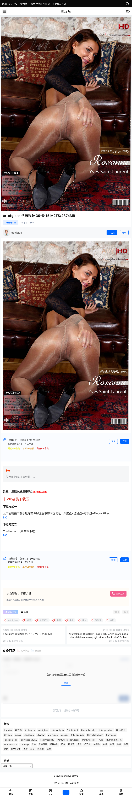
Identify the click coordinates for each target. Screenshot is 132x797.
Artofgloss (11, 222)
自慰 (25, 749)
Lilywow (41, 735)
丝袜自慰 (54, 744)
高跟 (49, 749)
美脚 (105, 744)
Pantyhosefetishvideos (68, 739)
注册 (125, 441)
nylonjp (64, 735)
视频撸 (40, 749)
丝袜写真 (43, 744)
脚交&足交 (15, 749)
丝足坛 (74, 776)
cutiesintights (57, 730)
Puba (100, 739)
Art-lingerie (30, 730)
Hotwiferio (121, 730)
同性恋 (71, 744)
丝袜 (34, 744)
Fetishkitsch (72, 730)
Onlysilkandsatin (95, 735)
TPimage (24, 744)
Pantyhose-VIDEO (28, 739)
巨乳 (79, 744)
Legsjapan (29, 735)
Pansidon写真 (10, 739)
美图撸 (97, 744)
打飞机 (87, 744)
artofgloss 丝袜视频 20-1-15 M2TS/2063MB (27, 633)
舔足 (32, 749)
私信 (124, 233)
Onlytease (111, 735)
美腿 (112, 744)
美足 (126, 744)
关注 (113, 233)
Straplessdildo (10, 744)
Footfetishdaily (88, 730)
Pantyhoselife (89, 739)
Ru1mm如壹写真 (114, 739)
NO (5, 517)
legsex (18, 735)
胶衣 (6, 749)
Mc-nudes (53, 735)
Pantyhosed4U (47, 739)
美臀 (119, 744)
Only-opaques (77, 735)
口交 (63, 744)
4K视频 (18, 730)
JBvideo (8, 735)
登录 (113, 441)
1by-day (8, 730)
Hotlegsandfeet (105, 730)
